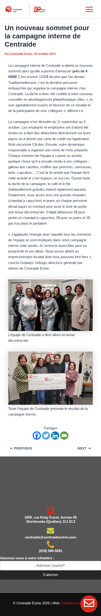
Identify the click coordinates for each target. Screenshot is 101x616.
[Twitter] (46, 435)
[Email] (64, 435)
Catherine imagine (74, 603)
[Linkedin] (55, 435)
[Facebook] (37, 435)
